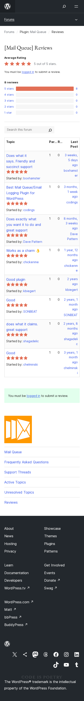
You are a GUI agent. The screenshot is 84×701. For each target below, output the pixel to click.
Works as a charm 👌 (23, 250)
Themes (50, 536)
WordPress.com (19, 602)
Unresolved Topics (19, 492)
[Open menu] (77, 6)
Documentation (16, 573)
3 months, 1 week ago (71, 191)
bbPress (13, 617)
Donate (52, 580)
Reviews (11, 502)
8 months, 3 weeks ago (71, 223)
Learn (8, 565)
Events (49, 573)
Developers (13, 580)
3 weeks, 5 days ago (71, 160)
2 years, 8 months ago (71, 328)
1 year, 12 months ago (71, 255)
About (9, 528)
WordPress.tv (17, 588)
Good (10, 300)
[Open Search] (64, 6)
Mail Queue (38, 32)
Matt (10, 609)
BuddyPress (16, 625)
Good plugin (15, 279)
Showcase (52, 528)
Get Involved (54, 565)
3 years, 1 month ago (71, 357)
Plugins (49, 544)
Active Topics (15, 482)
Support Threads (17, 472)
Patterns (51, 551)
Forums (9, 19)
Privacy (10, 551)
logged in (28, 72)
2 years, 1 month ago (71, 304)
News (8, 536)
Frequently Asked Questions (26, 462)
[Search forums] (50, 129)
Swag (50, 588)
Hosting (10, 544)
